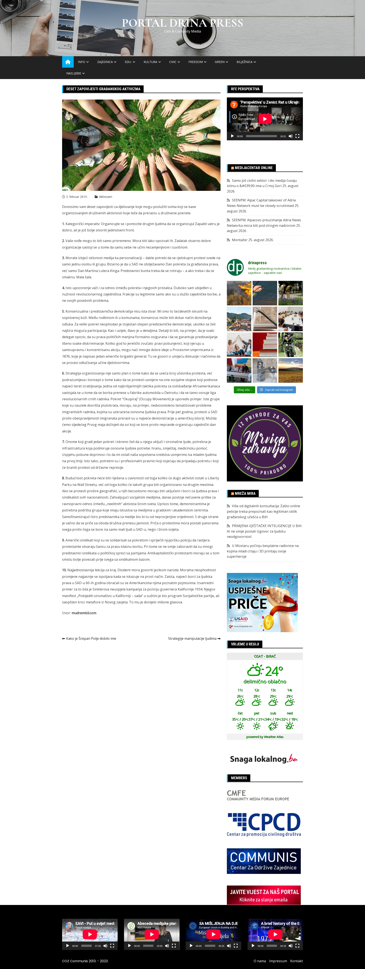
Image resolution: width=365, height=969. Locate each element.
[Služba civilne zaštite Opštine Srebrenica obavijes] (290, 370)
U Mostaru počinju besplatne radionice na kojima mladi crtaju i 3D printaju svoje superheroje (263, 551)
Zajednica (105, 62)
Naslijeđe (73, 73)
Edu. (128, 62)
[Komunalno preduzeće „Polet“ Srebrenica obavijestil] (265, 370)
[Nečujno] (291, 136)
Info (81, 62)
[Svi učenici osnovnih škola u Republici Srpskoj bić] (265, 344)
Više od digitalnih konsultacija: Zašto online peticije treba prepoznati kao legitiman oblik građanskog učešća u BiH (263, 511)
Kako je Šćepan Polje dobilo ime (91, 638)
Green (220, 62)
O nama (260, 961)
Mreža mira (245, 493)
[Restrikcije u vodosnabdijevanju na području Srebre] (265, 319)
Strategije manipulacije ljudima (192, 638)
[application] (265, 118)
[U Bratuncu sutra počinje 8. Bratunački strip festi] (290, 344)
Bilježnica (244, 62)
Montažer (240, 240)
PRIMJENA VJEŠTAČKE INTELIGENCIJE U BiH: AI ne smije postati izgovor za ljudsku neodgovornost (264, 531)
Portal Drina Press (182, 23)
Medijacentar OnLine (254, 167)
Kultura (150, 62)
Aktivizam (105, 197)
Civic (172, 62)
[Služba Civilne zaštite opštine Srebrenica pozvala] (239, 293)
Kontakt (296, 961)
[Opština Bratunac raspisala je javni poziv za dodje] (290, 293)
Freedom (195, 62)
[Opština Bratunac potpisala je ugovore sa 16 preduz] (290, 319)
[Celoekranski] (297, 136)
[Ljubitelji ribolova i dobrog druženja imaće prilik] (265, 293)
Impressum (278, 961)
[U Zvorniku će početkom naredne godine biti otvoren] (239, 344)
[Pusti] (232, 136)
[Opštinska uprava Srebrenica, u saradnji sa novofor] (239, 319)
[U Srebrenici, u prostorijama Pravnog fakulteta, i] (239, 370)
